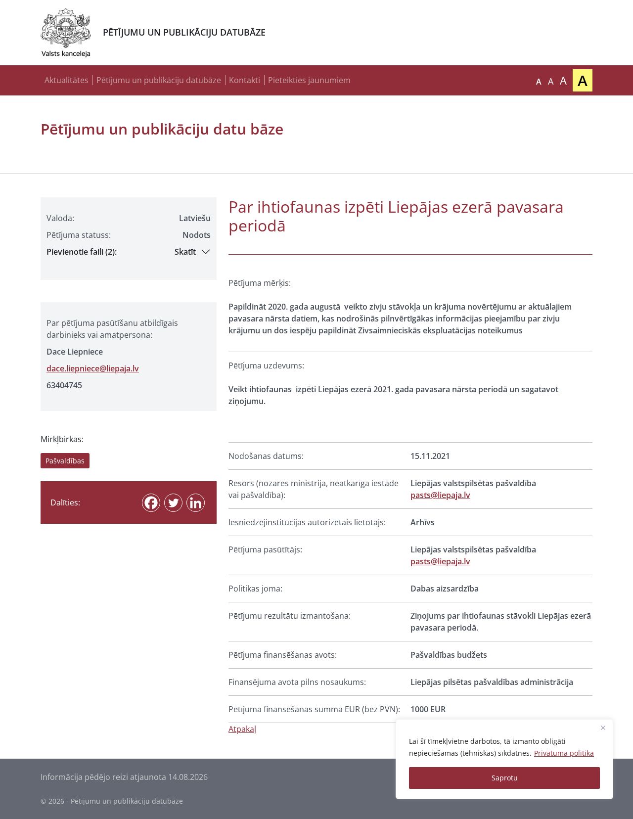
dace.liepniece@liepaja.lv (92, 368)
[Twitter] (173, 503)
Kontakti (244, 80)
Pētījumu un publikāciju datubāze (158, 80)
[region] (504, 759)
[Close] (603, 727)
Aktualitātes (67, 80)
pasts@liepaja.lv (440, 495)
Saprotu (505, 777)
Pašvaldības (65, 460)
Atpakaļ (242, 729)
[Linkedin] (195, 503)
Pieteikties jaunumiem (309, 80)
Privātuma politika (564, 753)
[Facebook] (151, 503)
